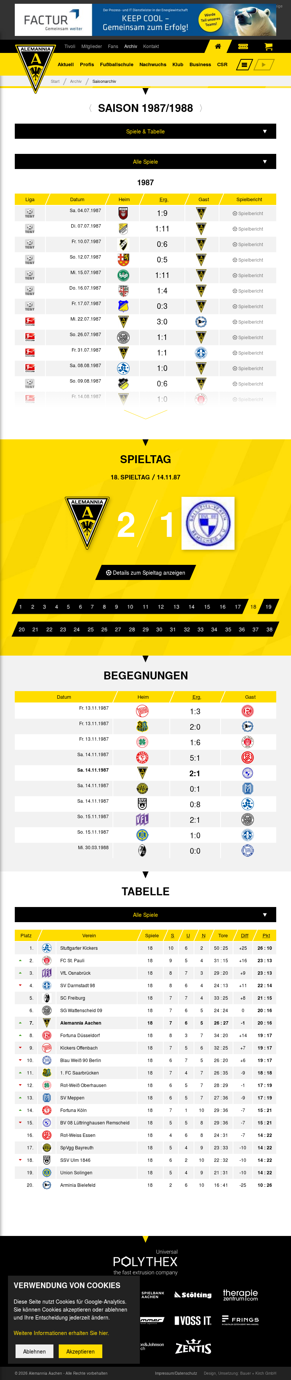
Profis (87, 64)
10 (130, 606)
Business (200, 64)
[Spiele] (123, 213)
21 (35, 629)
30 (159, 629)
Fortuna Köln (73, 1110)
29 (145, 629)
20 (22, 629)
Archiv (130, 46)
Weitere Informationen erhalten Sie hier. (61, 1333)
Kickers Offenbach (79, 1047)
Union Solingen (76, 1172)
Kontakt (151, 46)
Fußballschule (116, 64)
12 (161, 606)
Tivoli (69, 46)
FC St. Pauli (72, 960)
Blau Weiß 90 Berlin (80, 1060)
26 (104, 629)
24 (77, 629)
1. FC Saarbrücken (79, 1072)
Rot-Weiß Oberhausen (83, 1085)
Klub (177, 64)
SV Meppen (72, 1097)
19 (269, 606)
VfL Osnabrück (75, 972)
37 (255, 629)
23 (63, 629)
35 (228, 629)
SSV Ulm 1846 (75, 1160)
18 (253, 606)
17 (238, 606)
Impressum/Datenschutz (176, 1373)
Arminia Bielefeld (77, 1185)
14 (192, 606)
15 (207, 606)
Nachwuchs (152, 64)
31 (173, 629)
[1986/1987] (90, 107)
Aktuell (66, 64)
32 (187, 629)
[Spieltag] (142, 711)
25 (91, 629)
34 (214, 629)
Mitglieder (91, 46)
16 (222, 606)
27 (118, 629)
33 (200, 629)
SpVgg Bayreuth (77, 1147)
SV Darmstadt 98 (77, 985)
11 (145, 606)
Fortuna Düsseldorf (80, 1035)
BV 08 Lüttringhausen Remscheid (95, 1122)
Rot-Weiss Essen (77, 1135)
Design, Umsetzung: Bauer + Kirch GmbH (240, 1373)
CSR (222, 64)
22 (49, 629)
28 (132, 629)
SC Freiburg (72, 997)
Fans (113, 46)
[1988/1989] (201, 107)
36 (242, 629)
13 (176, 606)
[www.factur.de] (145, 20)
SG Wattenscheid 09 (81, 1010)
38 (269, 629)
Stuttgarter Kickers (79, 947)
